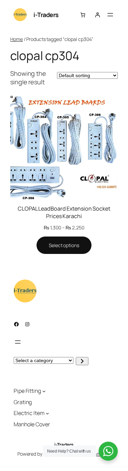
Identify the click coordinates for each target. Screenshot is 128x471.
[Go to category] (82, 361)
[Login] (97, 15)
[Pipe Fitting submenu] (44, 391)
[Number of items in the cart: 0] (83, 15)
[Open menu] (110, 15)
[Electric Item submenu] (47, 413)
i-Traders (46, 15)
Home (16, 39)
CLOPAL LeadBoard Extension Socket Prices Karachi (64, 212)
